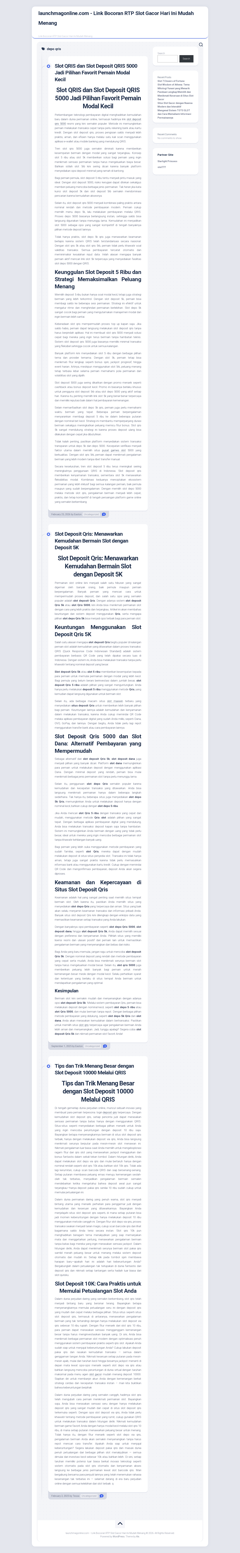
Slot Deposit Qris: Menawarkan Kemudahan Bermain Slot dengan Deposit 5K (91, 541)
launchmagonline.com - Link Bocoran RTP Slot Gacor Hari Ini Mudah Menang (116, 18)
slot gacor (95, 1374)
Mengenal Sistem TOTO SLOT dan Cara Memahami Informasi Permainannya (174, 114)
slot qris (84, 1025)
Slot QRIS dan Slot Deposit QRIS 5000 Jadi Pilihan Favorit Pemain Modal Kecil (96, 73)
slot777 (162, 167)
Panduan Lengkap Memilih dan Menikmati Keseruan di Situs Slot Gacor (175, 96)
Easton (78, 514)
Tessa (76, 1495)
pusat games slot (114, 450)
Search (161, 53)
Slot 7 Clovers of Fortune (171, 81)
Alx (137, 1536)
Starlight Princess (167, 161)
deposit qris (110, 1112)
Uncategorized (91, 514)
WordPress (119, 1536)
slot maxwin (115, 701)
